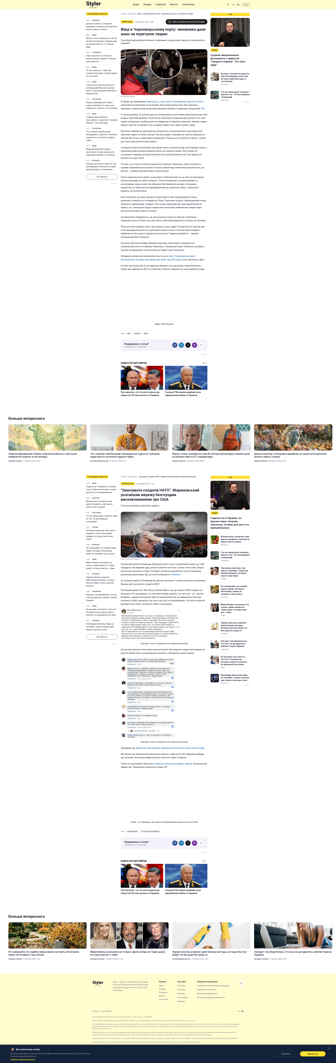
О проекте (181, 986)
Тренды (147, 4)
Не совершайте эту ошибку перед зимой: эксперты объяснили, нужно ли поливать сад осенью (101, 551)
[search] (227, 4)
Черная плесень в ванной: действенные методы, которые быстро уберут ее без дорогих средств (100, 581)
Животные (132, 14)
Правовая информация (207, 993)
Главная (124, 14)
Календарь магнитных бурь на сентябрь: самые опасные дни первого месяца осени (100, 627)
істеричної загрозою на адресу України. (173, 763)
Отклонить (286, 1054)
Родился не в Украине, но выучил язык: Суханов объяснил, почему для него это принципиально (101, 489)
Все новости (102, 177)
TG (181, 345)
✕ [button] (329, 1048)
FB (175, 345)
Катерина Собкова (97, 959)
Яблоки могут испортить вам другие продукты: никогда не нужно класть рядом (99, 504)
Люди (136, 4)
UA (233, 5)
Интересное (132, 477)
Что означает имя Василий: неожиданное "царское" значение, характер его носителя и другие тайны (101, 135)
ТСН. (203, 108)
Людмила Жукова (15, 461)
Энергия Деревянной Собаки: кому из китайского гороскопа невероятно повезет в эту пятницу (101, 105)
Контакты (181, 990)
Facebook (175, 574)
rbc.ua (246, 5)
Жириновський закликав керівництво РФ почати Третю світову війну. (170, 748)
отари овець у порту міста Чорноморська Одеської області (175, 101)
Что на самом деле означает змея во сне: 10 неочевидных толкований (235, 94)
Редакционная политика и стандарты (213, 986)
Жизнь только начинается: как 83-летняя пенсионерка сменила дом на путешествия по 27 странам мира (101, 42)
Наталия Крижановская (99, 461)
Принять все (312, 1054)
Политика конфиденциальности (211, 997)
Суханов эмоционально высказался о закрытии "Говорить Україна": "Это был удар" (102, 120)
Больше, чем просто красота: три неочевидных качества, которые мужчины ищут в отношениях (101, 167)
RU (238, 5)
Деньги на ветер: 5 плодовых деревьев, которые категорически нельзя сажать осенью (101, 26)
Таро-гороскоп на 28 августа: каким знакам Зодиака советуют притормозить (101, 59)
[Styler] (93, 4)
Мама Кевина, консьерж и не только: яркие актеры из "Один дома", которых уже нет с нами (100, 565)
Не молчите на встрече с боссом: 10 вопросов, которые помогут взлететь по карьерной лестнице (101, 612)
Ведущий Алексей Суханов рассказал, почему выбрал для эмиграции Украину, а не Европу (100, 152)
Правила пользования (206, 990)
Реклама (181, 1001)
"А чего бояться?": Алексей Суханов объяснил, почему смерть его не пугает (101, 73)
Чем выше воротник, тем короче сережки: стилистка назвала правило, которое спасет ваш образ (100, 534)
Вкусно (174, 4)
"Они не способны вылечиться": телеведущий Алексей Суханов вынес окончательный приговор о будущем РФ (101, 89)
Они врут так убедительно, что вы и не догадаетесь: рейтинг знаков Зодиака (101, 598)
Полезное (161, 4)
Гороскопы (188, 4)
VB (194, 345)
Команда (181, 993)
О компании (182, 997)
